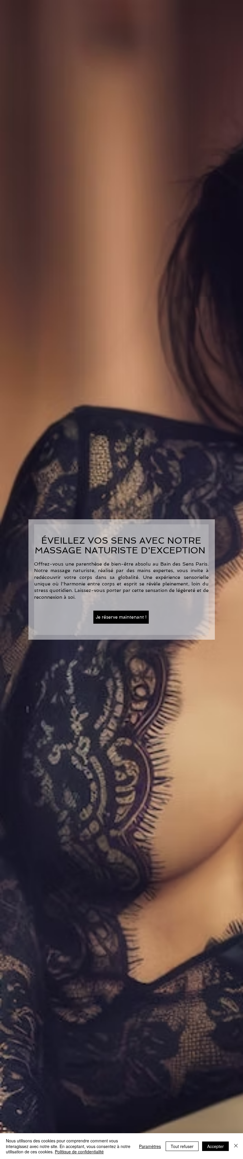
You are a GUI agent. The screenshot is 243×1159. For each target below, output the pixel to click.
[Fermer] (235, 1146)
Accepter (215, 1146)
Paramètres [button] (150, 1146)
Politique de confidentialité (79, 1152)
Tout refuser (182, 1146)
